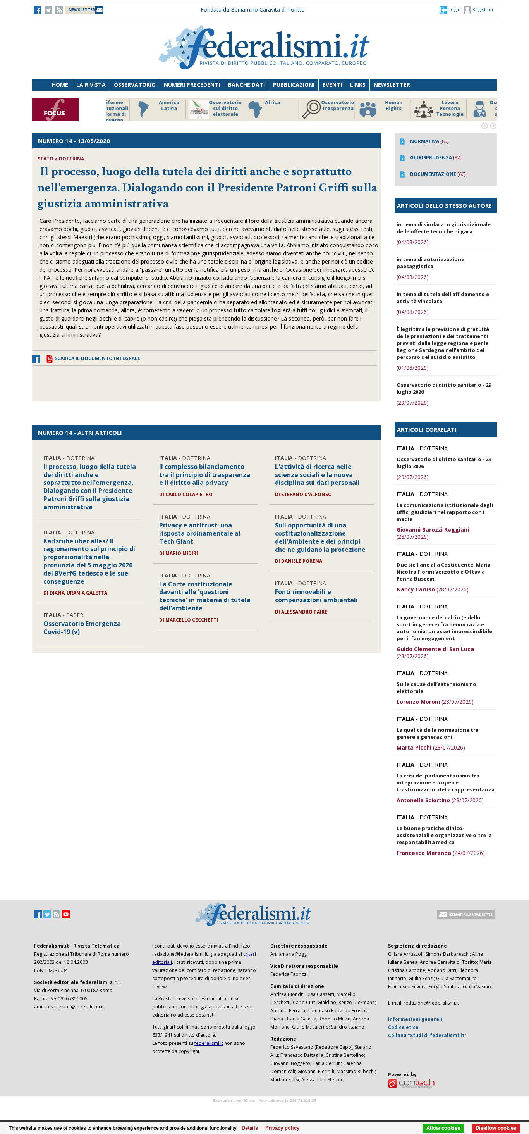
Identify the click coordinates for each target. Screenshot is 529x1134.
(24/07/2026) (441, 853)
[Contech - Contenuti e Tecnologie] (411, 1083)
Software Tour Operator (264, 1109)
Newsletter (392, 84)
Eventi (332, 84)
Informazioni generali (415, 1019)
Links (358, 84)
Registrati (482, 9)
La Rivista (91, 84)
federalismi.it (208, 1043)
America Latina (142, 106)
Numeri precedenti (192, 84)
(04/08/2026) (413, 242)
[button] (450, 9)
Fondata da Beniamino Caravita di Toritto (253, 9)
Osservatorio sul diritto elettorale (198, 108)
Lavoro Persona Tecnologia (423, 108)
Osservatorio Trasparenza (310, 106)
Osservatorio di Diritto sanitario (479, 108)
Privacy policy (280, 1128)
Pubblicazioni (293, 84)
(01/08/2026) (413, 367)
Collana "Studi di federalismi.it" (427, 1035)
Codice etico (403, 1027)
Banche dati (246, 84)
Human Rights (367, 106)
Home (60, 84)
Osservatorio (135, 84)
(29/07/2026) (413, 402)
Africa (245, 103)
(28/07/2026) (433, 533)
